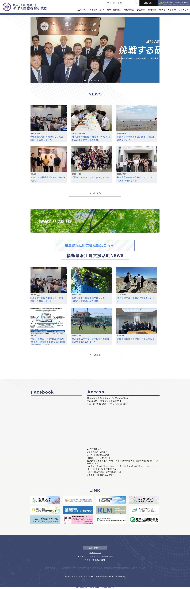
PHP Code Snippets (83, 587)
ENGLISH (148, 3)
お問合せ (93, 548)
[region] (95, 50)
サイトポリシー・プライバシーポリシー (95, 556)
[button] (136, 2)
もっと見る (95, 193)
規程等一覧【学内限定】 (95, 560)
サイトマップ (95, 553)
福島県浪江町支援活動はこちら (89, 245)
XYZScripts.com (108, 587)
